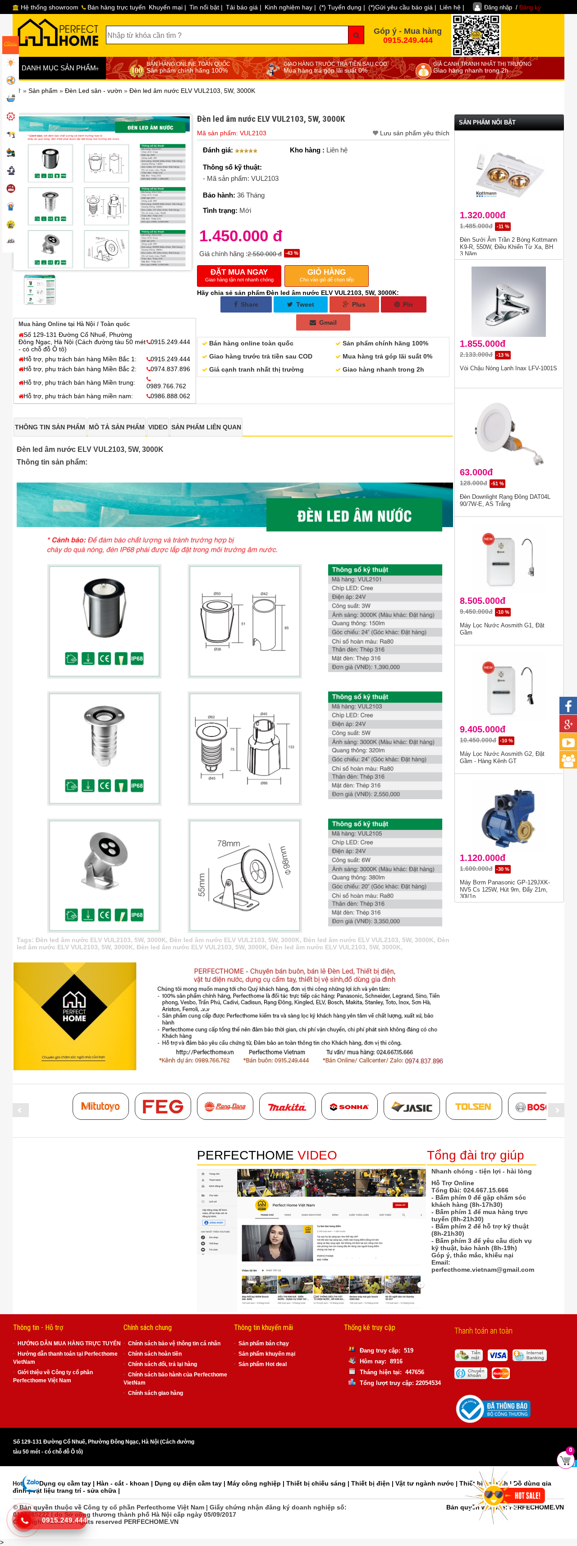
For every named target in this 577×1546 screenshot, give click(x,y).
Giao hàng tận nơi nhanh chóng (239, 275)
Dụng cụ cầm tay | (67, 1483)
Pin (407, 304)
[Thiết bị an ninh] (10, 225)
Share (248, 304)
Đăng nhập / (512, 7)
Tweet (304, 304)
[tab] (50, 427)
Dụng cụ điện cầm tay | (191, 1483)
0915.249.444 (408, 40)
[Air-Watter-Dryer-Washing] (10, 244)
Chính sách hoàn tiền (155, 1354)
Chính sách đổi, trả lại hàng (162, 1364)
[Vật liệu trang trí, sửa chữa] (10, 207)
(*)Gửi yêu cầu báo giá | (402, 7)
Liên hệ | (452, 7)
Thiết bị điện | (373, 1483)
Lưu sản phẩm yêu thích (414, 133)
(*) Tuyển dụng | (342, 7)
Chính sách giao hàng (155, 1393)
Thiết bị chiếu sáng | (318, 1483)
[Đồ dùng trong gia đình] (10, 189)
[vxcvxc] (287, 1106)
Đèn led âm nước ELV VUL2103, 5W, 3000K (101, 939)
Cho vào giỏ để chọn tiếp (327, 275)
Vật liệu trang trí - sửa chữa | (76, 1490)
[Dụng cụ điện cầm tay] (10, 135)
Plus (358, 304)
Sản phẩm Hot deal (262, 1364)
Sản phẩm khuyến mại (266, 1354)
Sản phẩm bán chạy (263, 1343)
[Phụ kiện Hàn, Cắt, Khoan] (10, 171)
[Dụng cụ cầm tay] (10, 117)
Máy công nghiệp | (256, 1483)
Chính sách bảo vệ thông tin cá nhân (174, 1343)
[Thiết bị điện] (10, 81)
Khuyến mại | (167, 7)
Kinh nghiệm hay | (290, 7)
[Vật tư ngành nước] (10, 99)
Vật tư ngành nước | (427, 1483)
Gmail (327, 322)
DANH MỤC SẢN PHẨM (60, 69)
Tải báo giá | (243, 7)
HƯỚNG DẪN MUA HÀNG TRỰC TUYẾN (69, 1343)
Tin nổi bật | (206, 7)
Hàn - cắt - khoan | (125, 1483)
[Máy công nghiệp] (10, 153)
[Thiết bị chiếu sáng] (10, 63)
